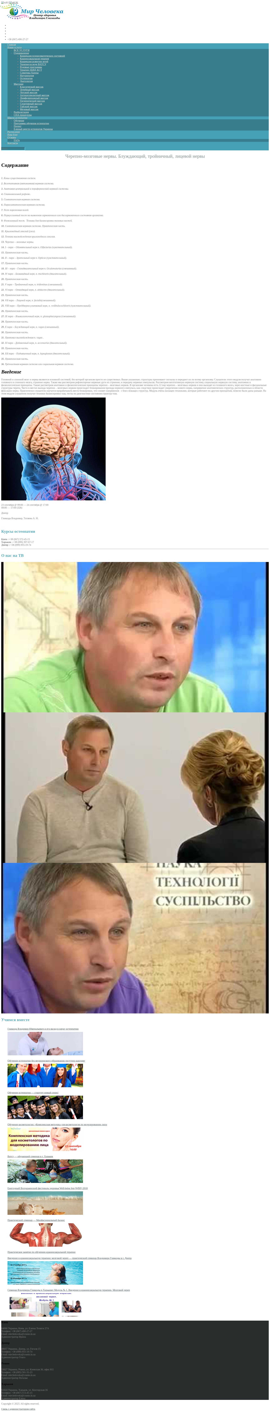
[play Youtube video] (135, 637)
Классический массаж (31, 87)
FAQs (17, 140)
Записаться (7, 523)
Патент (17, 126)
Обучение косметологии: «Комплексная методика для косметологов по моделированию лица (57, 1124)
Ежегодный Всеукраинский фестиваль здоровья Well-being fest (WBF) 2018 (48, 1188)
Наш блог (13, 134)
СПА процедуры (23, 115)
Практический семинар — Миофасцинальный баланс (36, 1220)
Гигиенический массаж (32, 101)
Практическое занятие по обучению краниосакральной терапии (41, 1252)
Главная (12, 44)
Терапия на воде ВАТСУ (33, 64)
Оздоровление (21, 53)
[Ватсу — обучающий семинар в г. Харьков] (45, 1171)
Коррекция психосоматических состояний (42, 56)
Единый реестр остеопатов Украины (33, 129)
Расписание (14, 132)
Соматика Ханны (29, 72)
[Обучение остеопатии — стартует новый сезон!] (45, 1107)
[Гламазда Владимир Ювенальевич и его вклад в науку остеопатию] (45, 1043)
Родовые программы (31, 67)
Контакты (13, 143)
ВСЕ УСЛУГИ (22, 50)
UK (16, 2)
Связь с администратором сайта (18, 1409)
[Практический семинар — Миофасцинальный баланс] (45, 1235)
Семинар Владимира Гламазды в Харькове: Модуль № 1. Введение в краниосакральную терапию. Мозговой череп (69, 1290)
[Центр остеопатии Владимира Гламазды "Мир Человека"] (31, 20)
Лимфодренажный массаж (34, 98)
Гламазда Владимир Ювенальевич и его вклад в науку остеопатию (43, 1029)
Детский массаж (28, 92)
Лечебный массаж (29, 89)
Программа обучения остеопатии (31, 123)
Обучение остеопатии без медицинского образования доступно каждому (46, 1060)
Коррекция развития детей (34, 61)
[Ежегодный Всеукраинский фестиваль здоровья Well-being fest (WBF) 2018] (45, 1203)
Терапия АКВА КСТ (31, 70)
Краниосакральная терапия (34, 58)
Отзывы (12, 137)
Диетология (26, 81)
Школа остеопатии (18, 117)
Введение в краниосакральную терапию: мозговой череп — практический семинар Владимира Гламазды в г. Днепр (70, 1258)
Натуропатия (27, 75)
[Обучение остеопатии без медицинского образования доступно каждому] (45, 1075)
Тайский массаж (29, 106)
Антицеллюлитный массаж (34, 95)
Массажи (18, 84)
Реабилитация (21, 112)
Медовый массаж (29, 109)
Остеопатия (26, 78)
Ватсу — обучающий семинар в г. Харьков (30, 1156)
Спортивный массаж (31, 103)
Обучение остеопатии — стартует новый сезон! (33, 1092)
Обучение (19, 120)
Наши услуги (15, 47)
